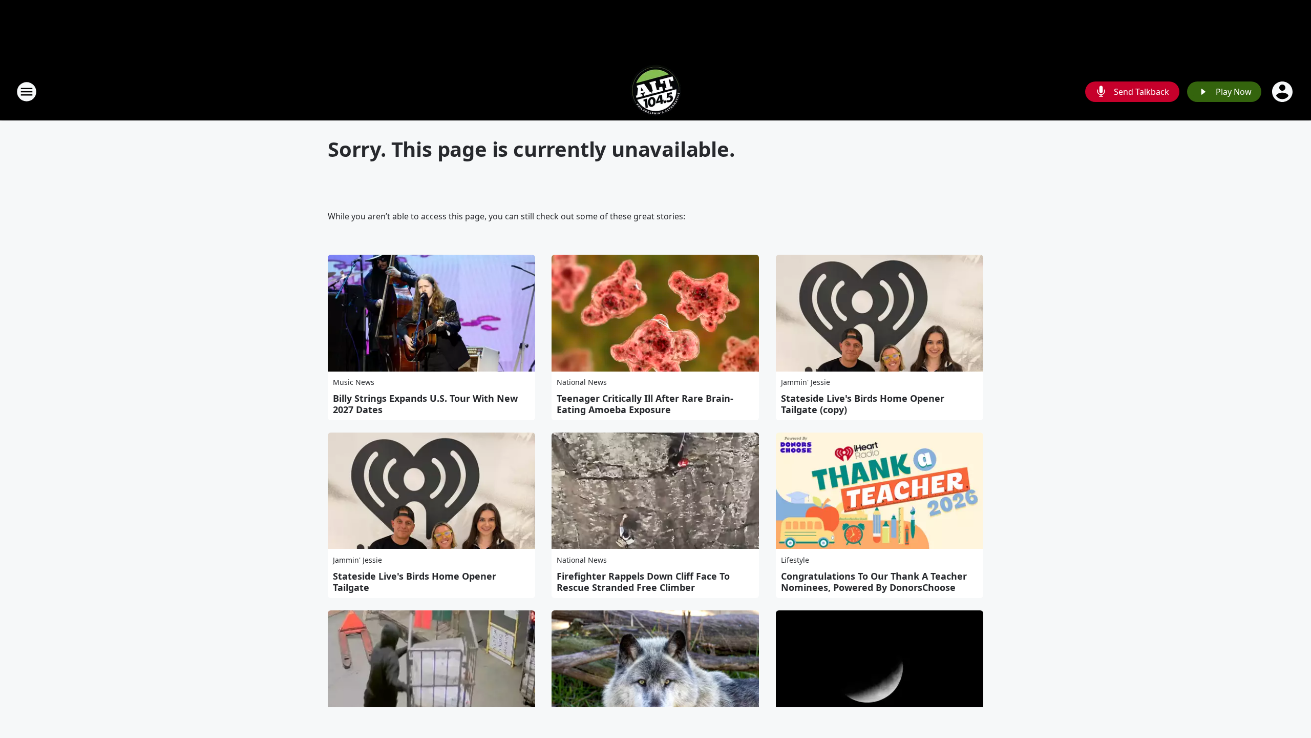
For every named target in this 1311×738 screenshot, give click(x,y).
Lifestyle (795, 560)
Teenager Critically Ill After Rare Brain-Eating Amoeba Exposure (645, 404)
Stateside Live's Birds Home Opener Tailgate (414, 581)
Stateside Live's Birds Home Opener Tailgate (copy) (862, 404)
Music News (353, 382)
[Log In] (1283, 91)
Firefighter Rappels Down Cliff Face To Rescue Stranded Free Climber (643, 581)
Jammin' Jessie (805, 382)
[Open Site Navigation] (26, 91)
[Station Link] (655, 91)
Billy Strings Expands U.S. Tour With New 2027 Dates (425, 404)
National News (582, 382)
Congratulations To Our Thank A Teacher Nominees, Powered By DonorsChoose (874, 581)
